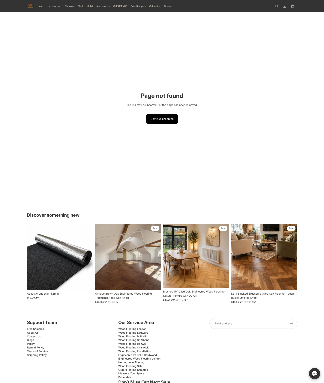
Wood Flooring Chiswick (133, 347)
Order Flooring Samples (133, 369)
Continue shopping (162, 118)
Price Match (125, 377)
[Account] (284, 6)
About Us (33, 332)
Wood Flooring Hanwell (132, 343)
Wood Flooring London (132, 328)
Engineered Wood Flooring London (139, 358)
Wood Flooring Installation (134, 351)
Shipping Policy (37, 355)
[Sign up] (291, 323)
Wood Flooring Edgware (133, 332)
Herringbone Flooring (131, 362)
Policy (31, 343)
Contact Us (34, 336)
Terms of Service (37, 351)
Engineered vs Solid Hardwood (137, 355)
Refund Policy (35, 347)
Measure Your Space (131, 373)
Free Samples (35, 328)
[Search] (277, 6)
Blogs (30, 340)
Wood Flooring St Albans (133, 340)
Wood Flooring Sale (130, 366)
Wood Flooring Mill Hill (132, 336)
